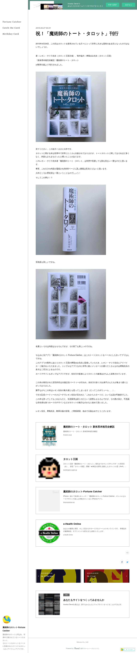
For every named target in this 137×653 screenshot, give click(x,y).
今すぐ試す (112, 4)
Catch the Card (11, 28)
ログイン (128, 4)
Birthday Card (11, 34)
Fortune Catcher (12, 21)
